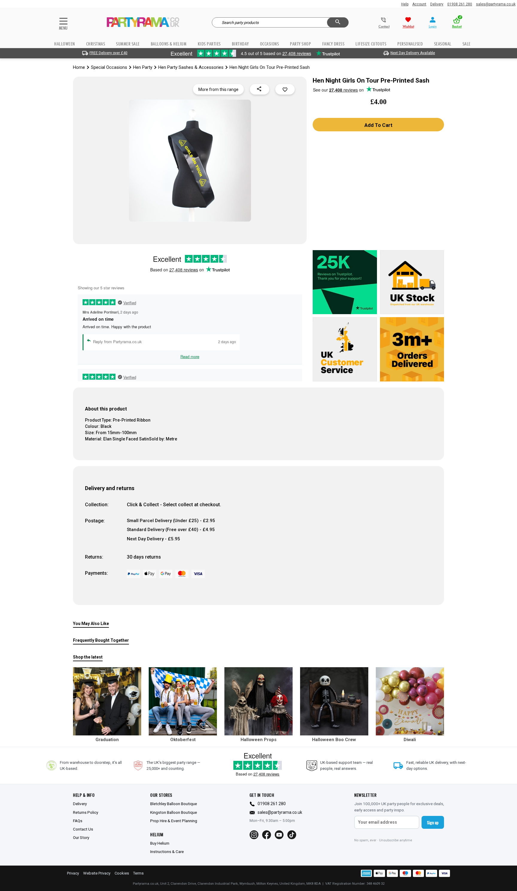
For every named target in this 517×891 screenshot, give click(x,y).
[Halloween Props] (258, 701)
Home (79, 67)
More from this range (218, 89)
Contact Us (83, 829)
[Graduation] (107, 701)
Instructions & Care (167, 851)
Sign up (433, 822)
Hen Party (142, 67)
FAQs (77, 820)
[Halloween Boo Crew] (334, 701)
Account (419, 4)
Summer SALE (128, 44)
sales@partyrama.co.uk (496, 4)
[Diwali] (410, 701)
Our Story (81, 837)
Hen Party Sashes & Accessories (190, 67)
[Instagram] (254, 834)
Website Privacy (96, 873)
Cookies (122, 873)
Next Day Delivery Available (412, 53)
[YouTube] (279, 834)
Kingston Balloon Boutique (173, 812)
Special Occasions (109, 67)
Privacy (73, 873)
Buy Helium (159, 843)
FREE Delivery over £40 (108, 53)
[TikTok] (291, 834)
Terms (138, 873)
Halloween (64, 44)
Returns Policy (85, 812)
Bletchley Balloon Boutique (173, 803)
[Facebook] (266, 834)
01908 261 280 (459, 4)
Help (404, 4)
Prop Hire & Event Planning (173, 820)
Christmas (95, 44)
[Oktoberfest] (183, 701)
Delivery (436, 4)
